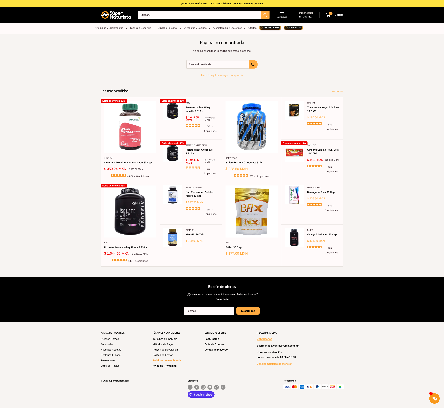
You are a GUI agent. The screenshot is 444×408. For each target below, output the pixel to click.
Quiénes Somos (110, 338)
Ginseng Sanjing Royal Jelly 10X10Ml (323, 151)
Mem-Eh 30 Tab (194, 234)
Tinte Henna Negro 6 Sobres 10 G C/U (323, 109)
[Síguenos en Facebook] (190, 387)
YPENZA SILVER (194, 187)
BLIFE (310, 230)
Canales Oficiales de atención (274, 363)
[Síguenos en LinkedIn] (223, 387)
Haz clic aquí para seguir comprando (222, 75)
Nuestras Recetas (111, 349)
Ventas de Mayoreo (216, 349)
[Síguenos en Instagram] (203, 387)
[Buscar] (265, 15)
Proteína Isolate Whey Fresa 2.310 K (125, 247)
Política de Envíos (163, 354)
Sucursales (107, 344)
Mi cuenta (305, 16)
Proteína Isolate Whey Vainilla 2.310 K (198, 109)
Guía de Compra (214, 344)
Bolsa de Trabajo (110, 365)
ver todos (338, 91)
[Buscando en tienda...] (253, 64)
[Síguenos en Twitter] (196, 387)
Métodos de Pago (163, 344)
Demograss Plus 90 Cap (321, 192)
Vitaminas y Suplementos (109, 27)
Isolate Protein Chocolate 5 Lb (243, 162)
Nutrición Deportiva (140, 27)
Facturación (212, 338)
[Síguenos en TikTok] (216, 387)
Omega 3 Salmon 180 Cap (322, 234)
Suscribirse (248, 310)
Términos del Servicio (165, 338)
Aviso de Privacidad (165, 365)
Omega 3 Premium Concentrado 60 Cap (128, 162)
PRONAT (108, 158)
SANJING (311, 145)
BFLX (228, 242)
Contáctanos (264, 338)
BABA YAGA (231, 158)
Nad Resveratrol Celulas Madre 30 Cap (200, 194)
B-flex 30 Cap (233, 247)
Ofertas (252, 27)
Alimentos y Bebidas (195, 27)
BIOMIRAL (191, 230)
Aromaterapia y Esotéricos (227, 27)
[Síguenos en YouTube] (209, 387)
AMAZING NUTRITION (196, 145)
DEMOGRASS (314, 187)
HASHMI (311, 103)
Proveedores (108, 360)
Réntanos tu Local (111, 354)
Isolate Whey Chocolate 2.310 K (199, 151)
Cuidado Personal (168, 27)
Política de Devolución (165, 349)
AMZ (188, 103)
